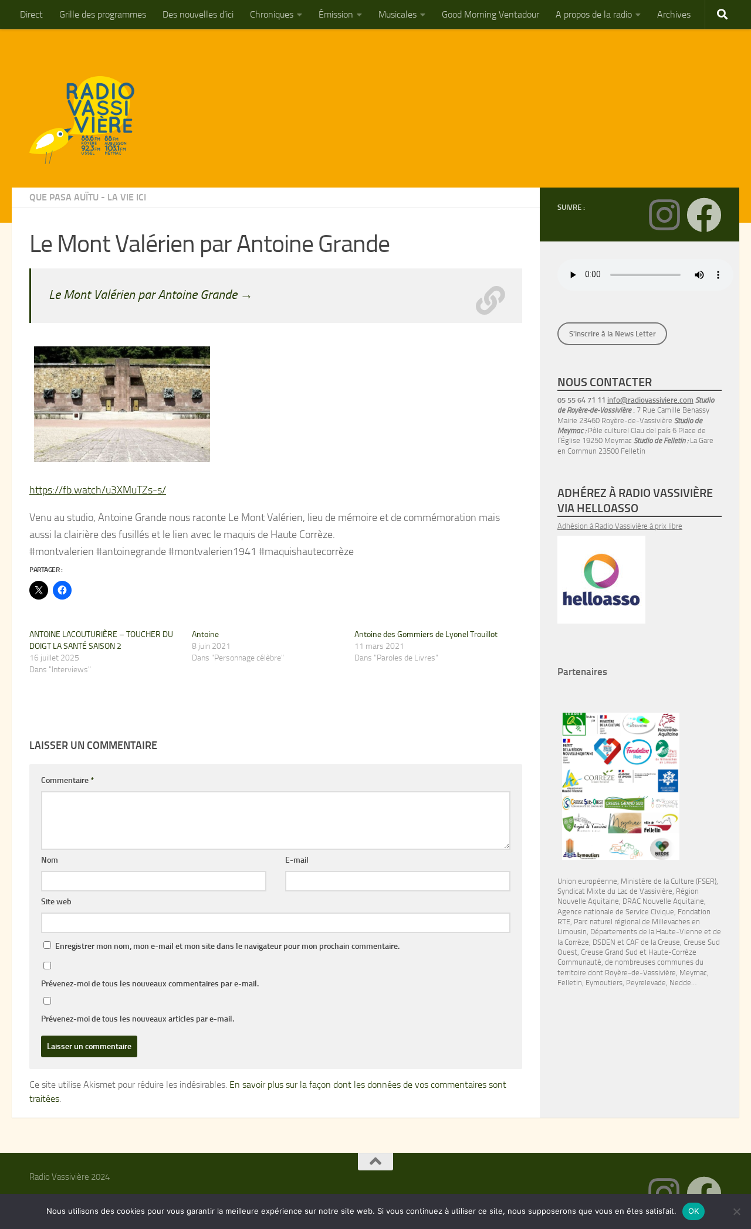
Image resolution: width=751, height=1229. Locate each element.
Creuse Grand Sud (609, 952)
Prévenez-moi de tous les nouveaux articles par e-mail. (137, 1019)
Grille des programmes (102, 14)
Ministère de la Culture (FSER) (668, 881)
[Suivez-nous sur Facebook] (704, 215)
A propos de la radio (594, 14)
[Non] (736, 1211)
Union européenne (587, 881)
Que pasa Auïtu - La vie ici (87, 197)
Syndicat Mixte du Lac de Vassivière (614, 891)
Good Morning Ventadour (490, 14)
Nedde (680, 982)
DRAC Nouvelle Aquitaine (663, 901)
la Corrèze (573, 942)
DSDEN (604, 942)
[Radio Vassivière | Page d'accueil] (88, 120)
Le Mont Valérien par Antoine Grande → (151, 294)
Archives (674, 14)
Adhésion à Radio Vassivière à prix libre (619, 526)
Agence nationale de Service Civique (615, 911)
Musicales (397, 14)
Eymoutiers (604, 982)
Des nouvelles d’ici (198, 14)
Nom (49, 860)
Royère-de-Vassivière (640, 972)
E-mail (297, 860)
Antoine (205, 634)
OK (693, 1211)
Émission (336, 14)
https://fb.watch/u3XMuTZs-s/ (97, 490)
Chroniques (271, 14)
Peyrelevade (646, 982)
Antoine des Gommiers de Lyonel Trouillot (426, 634)
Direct (31, 14)
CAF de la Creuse (653, 942)
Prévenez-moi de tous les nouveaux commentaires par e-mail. (150, 984)
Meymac (693, 972)
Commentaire (67, 780)
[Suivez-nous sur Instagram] (664, 215)
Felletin (569, 982)
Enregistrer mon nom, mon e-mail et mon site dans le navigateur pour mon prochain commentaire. (227, 946)
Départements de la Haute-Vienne (646, 931)
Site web (56, 902)
